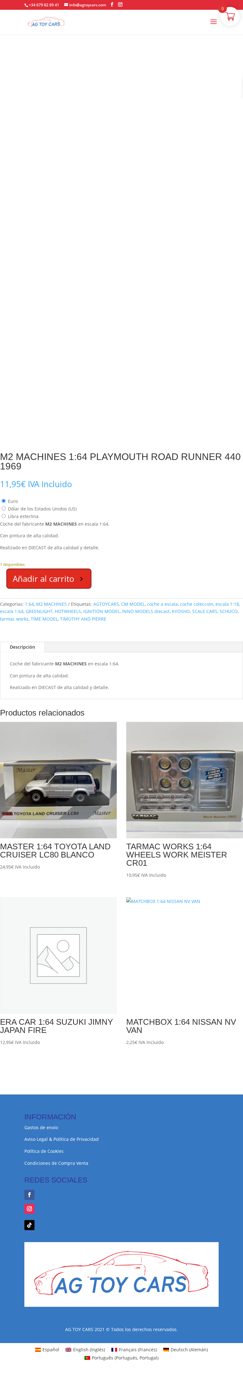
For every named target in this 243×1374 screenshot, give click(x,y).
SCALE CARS (204, 611)
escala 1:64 (11, 611)
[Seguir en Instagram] (29, 1209)
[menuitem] (47, 1350)
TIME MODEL (44, 619)
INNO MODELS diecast (146, 611)
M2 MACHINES (51, 604)
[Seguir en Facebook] (29, 1195)
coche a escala (162, 604)
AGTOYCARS (106, 604)
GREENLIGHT (39, 611)
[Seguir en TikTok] (29, 1225)
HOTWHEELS (68, 611)
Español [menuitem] (50, 1350)
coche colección (196, 604)
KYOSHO (181, 611)
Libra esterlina (23, 516)
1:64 (29, 604)
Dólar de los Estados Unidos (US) (42, 509)
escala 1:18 (227, 604)
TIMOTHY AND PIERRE (83, 619)
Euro (13, 501)
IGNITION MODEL (101, 611)
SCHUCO (229, 611)
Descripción (22, 647)
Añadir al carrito (43, 578)
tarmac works (14, 619)
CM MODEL (133, 604)
